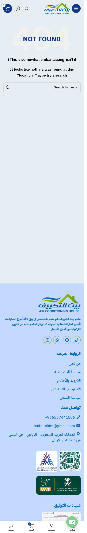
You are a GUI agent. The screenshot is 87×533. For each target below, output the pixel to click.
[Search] (27, 8)
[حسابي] (18, 8)
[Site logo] (57, 8)
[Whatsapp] (57, 340)
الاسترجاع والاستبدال (66, 389)
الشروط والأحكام (69, 380)
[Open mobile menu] (76, 8)
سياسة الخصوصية (67, 371)
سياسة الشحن (70, 397)
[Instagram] (48, 340)
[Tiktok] (77, 340)
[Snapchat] (67, 340)
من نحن (75, 363)
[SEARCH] (8, 87)
